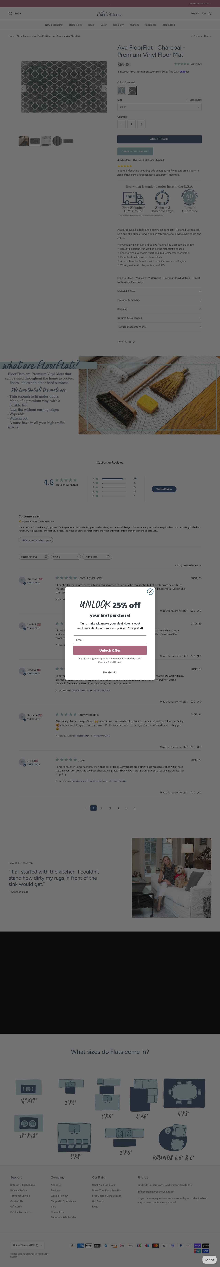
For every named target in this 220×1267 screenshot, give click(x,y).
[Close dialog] (150, 592)
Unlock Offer (110, 650)
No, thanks (110, 672)
